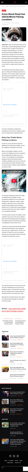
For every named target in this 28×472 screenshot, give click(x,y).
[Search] (26, 2)
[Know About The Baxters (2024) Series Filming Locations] (5, 353)
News (20, 460)
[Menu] (2, 2)
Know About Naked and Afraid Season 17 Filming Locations (16, 345)
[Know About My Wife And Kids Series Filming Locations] (5, 369)
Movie (6, 6)
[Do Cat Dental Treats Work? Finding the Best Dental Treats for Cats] (5, 425)
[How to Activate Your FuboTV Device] (5, 362)
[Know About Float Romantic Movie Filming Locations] (5, 376)
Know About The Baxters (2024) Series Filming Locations (17, 353)
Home (3, 6)
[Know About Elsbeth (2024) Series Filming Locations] (5, 338)
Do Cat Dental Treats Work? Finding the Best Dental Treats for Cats (17, 424)
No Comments (16, 22)
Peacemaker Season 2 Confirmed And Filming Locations (8, 322)
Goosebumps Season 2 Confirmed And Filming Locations (20, 322)
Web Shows (10, 462)
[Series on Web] (14, 2)
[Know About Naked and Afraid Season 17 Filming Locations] (5, 345)
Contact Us (18, 462)
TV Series (11, 460)
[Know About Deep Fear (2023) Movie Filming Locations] (14, 40)
